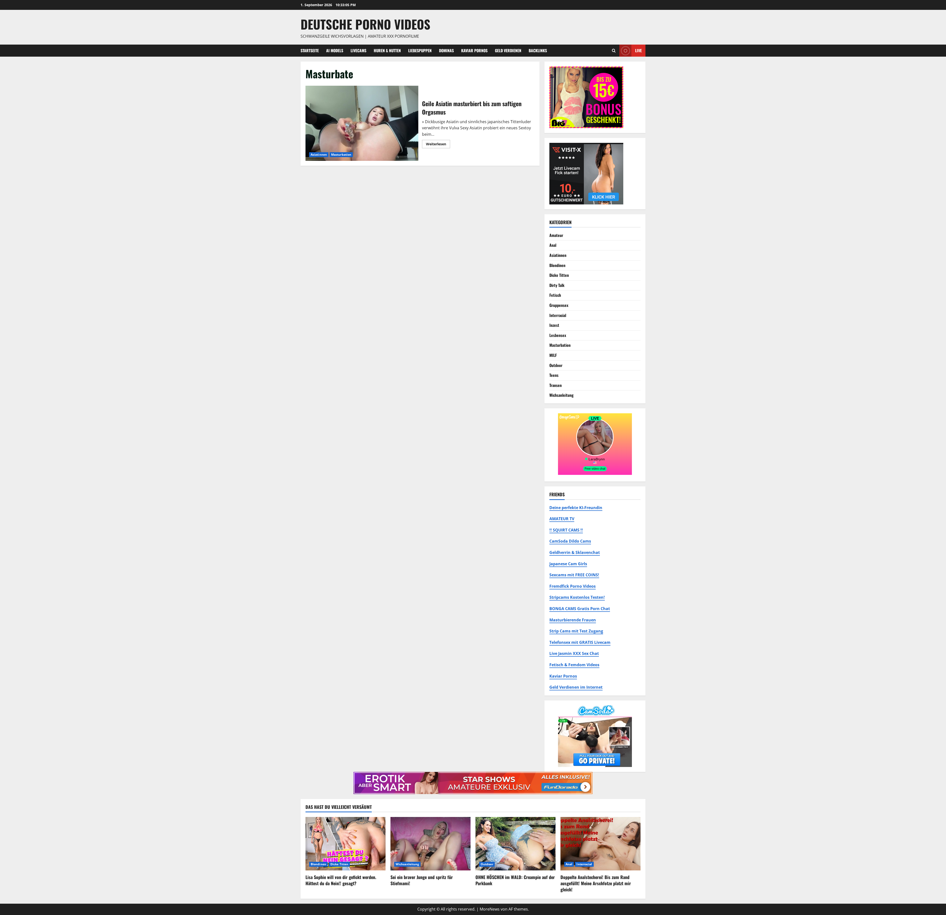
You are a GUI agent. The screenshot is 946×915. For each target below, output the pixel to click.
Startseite (310, 50)
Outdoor (555, 365)
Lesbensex (557, 335)
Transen (555, 385)
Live (638, 50)
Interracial (557, 315)
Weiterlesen (438, 144)
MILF (553, 355)
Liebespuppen (420, 50)
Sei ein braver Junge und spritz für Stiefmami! (421, 880)
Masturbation (341, 154)
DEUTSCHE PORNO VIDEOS (365, 24)
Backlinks (538, 50)
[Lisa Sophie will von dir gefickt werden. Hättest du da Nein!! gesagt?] (345, 843)
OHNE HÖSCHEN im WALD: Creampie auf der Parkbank (515, 880)
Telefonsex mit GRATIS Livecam (579, 642)
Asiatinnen (319, 154)
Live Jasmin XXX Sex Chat (574, 653)
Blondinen (557, 265)
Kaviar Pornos (474, 50)
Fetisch (555, 295)
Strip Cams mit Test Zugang (576, 631)
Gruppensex (558, 305)
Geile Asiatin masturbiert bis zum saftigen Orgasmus (361, 123)
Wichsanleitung (561, 395)
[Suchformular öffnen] (614, 50)
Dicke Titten (559, 275)
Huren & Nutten (387, 50)
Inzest (554, 325)
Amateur (556, 235)
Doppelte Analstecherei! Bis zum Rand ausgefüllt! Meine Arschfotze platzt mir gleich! (595, 883)
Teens (553, 375)
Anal (552, 245)
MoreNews (490, 909)
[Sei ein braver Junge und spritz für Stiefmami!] (430, 843)
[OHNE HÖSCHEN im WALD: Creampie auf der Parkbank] (515, 843)
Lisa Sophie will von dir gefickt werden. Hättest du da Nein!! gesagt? (340, 880)
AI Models (334, 50)
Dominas (446, 50)
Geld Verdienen (508, 50)
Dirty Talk (556, 285)
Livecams (358, 50)
